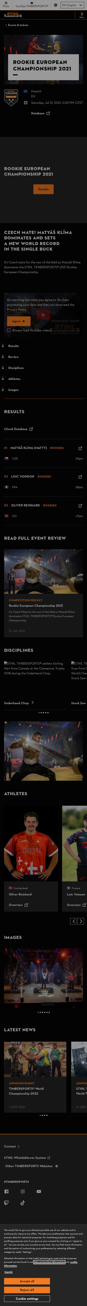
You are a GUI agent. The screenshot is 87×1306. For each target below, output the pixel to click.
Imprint (8, 1272)
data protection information (49, 1262)
